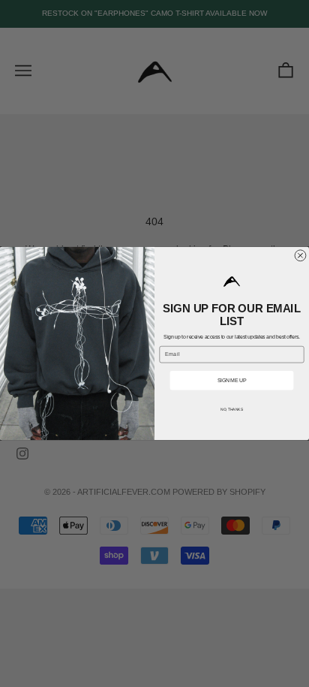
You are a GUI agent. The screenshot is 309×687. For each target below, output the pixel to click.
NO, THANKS (231, 410)
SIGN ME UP (232, 380)
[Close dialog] (300, 255)
